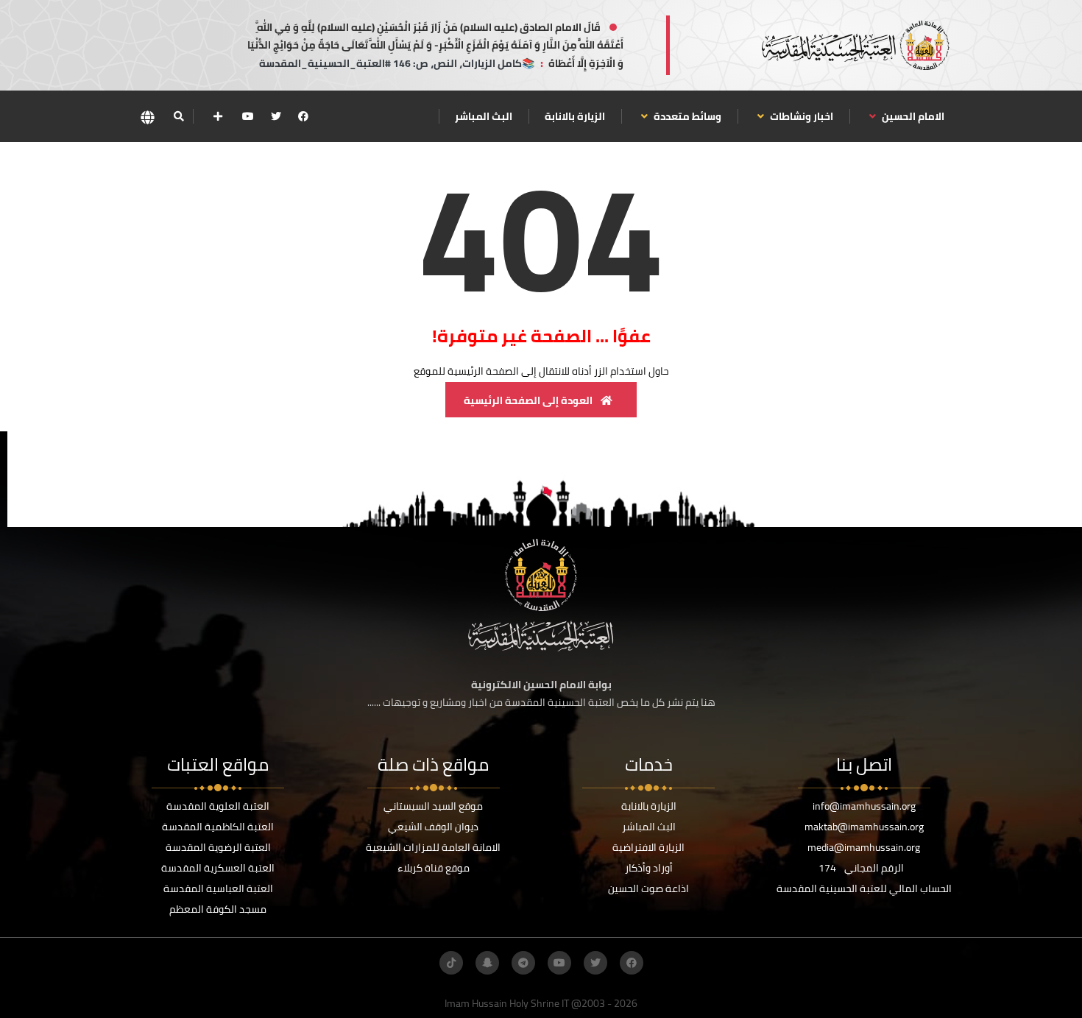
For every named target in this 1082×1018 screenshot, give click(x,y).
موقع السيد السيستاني (433, 806)
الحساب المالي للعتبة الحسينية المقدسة (864, 888)
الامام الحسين (912, 116)
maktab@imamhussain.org (864, 826)
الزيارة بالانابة (575, 116)
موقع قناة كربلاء (433, 867)
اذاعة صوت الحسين (648, 888)
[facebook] (303, 116)
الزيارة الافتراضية (648, 847)
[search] (178, 116)
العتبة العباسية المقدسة (218, 888)
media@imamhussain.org (863, 847)
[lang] (147, 116)
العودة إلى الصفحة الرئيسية (529, 400)
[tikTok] (451, 963)
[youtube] (248, 116)
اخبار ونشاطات (800, 116)
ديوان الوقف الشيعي (433, 826)
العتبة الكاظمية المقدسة (218, 826)
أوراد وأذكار (649, 867)
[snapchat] (487, 963)
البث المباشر (483, 116)
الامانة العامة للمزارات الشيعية (433, 847)
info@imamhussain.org (864, 806)
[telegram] (523, 963)
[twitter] (276, 116)
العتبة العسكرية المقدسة (218, 867)
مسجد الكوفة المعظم (217, 909)
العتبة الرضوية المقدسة (218, 847)
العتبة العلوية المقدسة (217, 806)
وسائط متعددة (686, 116)
